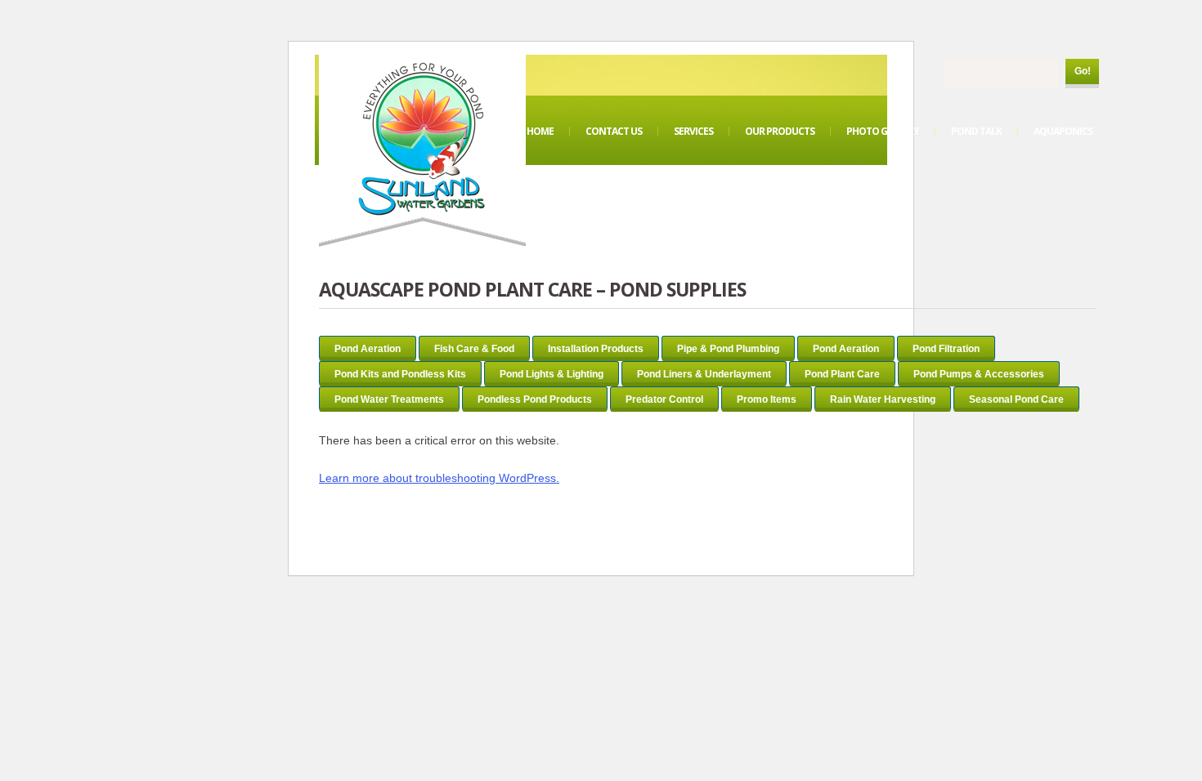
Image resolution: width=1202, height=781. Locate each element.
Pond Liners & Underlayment (704, 374)
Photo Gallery (882, 131)
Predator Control (664, 399)
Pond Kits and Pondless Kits (400, 374)
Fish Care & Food (474, 349)
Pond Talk (976, 131)
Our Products (779, 131)
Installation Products (596, 349)
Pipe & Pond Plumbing (728, 349)
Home (540, 131)
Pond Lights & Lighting (551, 374)
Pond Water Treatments (389, 399)
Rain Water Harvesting (882, 399)
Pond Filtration (946, 349)
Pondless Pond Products (535, 399)
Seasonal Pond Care (1016, 399)
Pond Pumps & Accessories (978, 374)
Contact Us (613, 131)
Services (693, 131)
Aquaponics (1063, 131)
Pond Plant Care (842, 374)
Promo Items (766, 399)
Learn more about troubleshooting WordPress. (439, 477)
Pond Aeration (367, 349)
